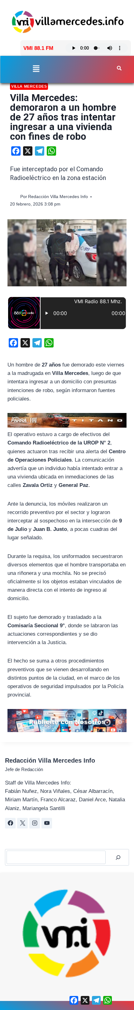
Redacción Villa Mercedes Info (58, 196)
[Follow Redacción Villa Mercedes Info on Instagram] (34, 823)
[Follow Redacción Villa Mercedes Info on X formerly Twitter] (22, 823)
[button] (36, 69)
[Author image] (14, 197)
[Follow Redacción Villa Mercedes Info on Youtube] (46, 823)
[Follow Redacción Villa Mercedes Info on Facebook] (10, 823)
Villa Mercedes (29, 86)
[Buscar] (118, 857)
